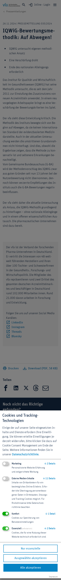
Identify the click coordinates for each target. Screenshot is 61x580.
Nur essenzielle (30, 548)
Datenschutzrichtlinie (25, 454)
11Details (49, 478)
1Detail (50, 514)
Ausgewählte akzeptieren (30, 558)
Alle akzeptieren (30, 567)
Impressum (53, 577)
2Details (49, 463)
